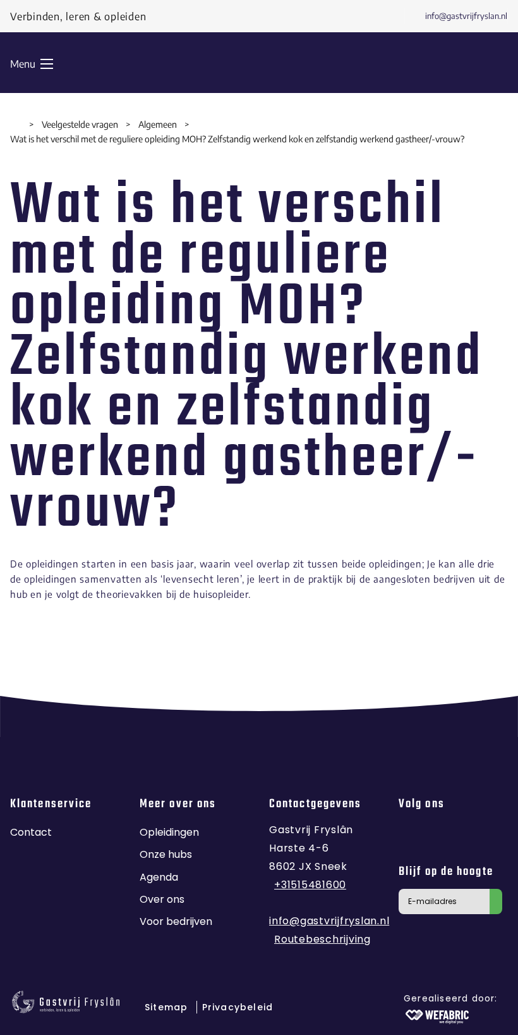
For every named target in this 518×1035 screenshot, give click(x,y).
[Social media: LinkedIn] (476, 835)
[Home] (15, 124)
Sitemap (168, 1007)
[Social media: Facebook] (412, 835)
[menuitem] (456, 16)
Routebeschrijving (322, 939)
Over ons (162, 899)
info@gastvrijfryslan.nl (329, 921)
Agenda (159, 877)
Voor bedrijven (176, 921)
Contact (31, 832)
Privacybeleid (238, 1007)
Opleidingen (169, 832)
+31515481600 (310, 884)
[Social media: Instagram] (444, 835)
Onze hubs (166, 854)
